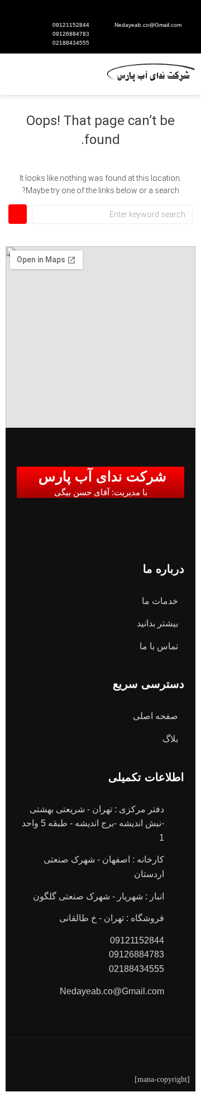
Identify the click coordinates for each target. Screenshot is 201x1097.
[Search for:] (112, 214)
